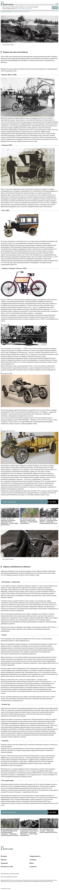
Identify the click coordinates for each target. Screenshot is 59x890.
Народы (3, 860)
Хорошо (55, 7)
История (4, 856)
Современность (35, 856)
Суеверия (33, 860)
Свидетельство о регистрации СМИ (10, 873)
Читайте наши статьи (29, 502)
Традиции (4, 863)
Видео (32, 863)
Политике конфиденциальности (24, 8)
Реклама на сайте (7, 866)
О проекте (33, 866)
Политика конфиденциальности (9, 876)
